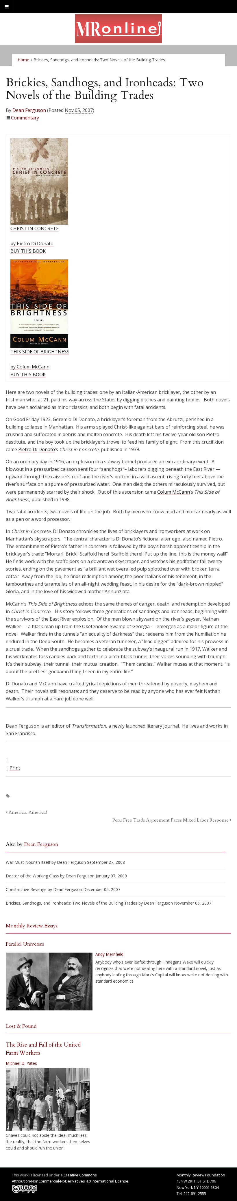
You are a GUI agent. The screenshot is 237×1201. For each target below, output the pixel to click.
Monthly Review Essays (32, 925)
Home (23, 59)
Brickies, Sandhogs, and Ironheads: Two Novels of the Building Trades (71, 903)
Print (15, 768)
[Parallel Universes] (49, 981)
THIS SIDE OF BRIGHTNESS (39, 351)
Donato (46, 449)
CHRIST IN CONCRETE (34, 228)
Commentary (25, 118)
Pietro (25, 449)
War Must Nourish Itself (28, 862)
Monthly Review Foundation (201, 1175)
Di (35, 449)
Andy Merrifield (109, 954)
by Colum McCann (29, 367)
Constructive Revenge (26, 889)
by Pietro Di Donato (31, 243)
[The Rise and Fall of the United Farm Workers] (48, 1099)
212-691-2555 (195, 1193)
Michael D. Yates (21, 1063)
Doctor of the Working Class (32, 876)
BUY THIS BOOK (28, 251)
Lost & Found (21, 1026)
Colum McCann (173, 492)
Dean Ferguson (29, 110)
